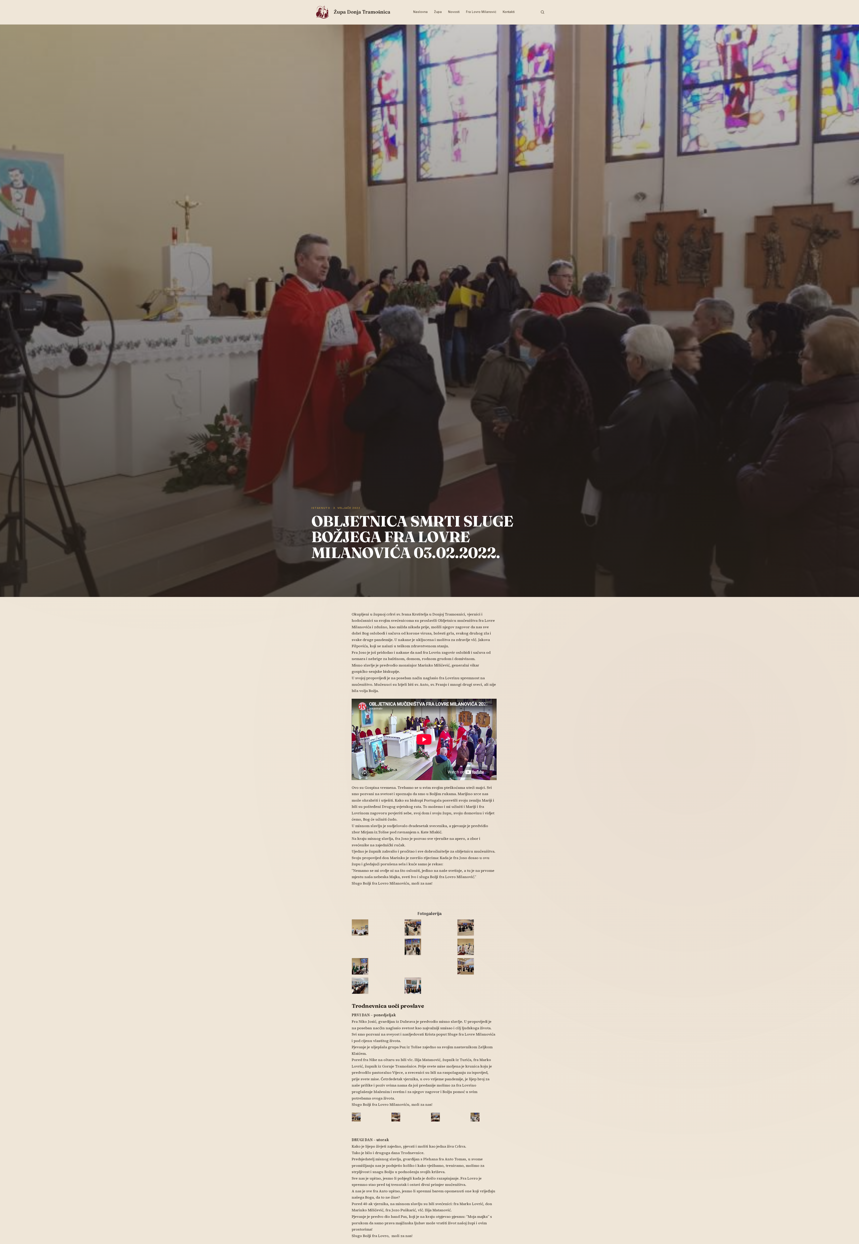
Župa (438, 12)
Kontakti (509, 12)
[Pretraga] (542, 12)
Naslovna (420, 12)
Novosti (454, 12)
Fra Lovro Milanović (481, 12)
